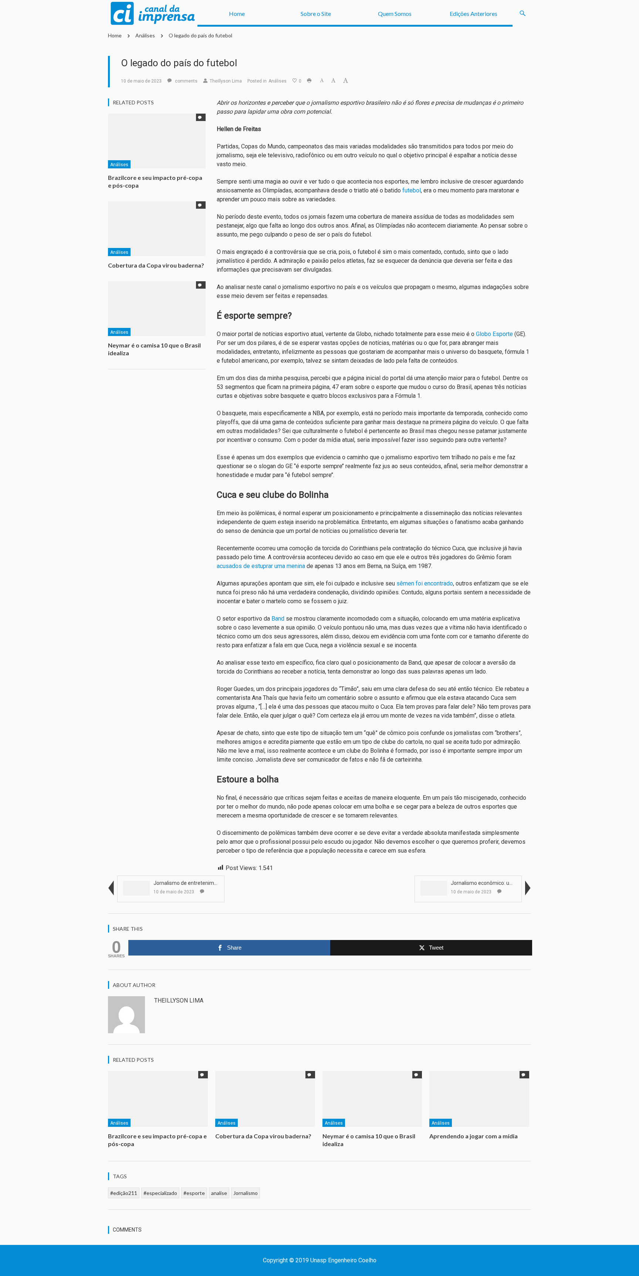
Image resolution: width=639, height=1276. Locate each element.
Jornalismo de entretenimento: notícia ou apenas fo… (215, 883)
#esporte (194, 1193)
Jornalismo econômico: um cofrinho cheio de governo (513, 883)
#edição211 (123, 1193)
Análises (145, 35)
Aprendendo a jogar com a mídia (474, 1135)
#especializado (160, 1193)
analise (219, 1193)
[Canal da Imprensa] (152, 13)
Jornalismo (245, 1193)
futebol (411, 190)
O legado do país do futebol (200, 35)
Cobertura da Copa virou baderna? (156, 265)
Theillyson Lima (226, 81)
